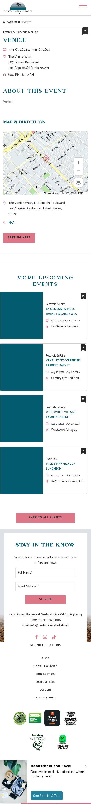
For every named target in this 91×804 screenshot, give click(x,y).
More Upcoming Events (45, 281)
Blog (45, 658)
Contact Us (45, 674)
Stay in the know (45, 545)
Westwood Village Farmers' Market (60, 415)
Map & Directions (24, 122)
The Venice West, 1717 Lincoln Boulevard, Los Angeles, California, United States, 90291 (36, 208)
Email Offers (45, 682)
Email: (26, 625)
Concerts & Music (20, 32)
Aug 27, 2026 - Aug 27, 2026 (65, 321)
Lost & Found (45, 698)
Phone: (35, 620)
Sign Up (45, 599)
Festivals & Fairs (55, 304)
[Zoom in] (78, 162)
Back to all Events (19, 22)
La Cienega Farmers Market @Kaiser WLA (61, 311)
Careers (45, 690)
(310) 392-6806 (51, 620)
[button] (28, 62)
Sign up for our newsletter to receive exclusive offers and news (45, 560)
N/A (11, 223)
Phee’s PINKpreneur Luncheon (60, 466)
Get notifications (45, 645)
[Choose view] (78, 182)
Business (51, 459)
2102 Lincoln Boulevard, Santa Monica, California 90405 (45, 614)
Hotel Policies (45, 666)
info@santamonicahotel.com (49, 625)
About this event (34, 91)
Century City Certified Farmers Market (63, 363)
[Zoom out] (78, 170)
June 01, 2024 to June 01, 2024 (29, 49)
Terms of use (51, 193)
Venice (14, 40)
